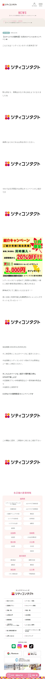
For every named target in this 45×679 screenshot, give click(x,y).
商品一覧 (27, 610)
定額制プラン (10, 605)
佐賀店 (13, 537)
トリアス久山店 (13, 523)
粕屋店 (13, 528)
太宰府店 (31, 518)
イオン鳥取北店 (13, 574)
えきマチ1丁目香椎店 (32, 509)
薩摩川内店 (32, 560)
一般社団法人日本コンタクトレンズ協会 (13, 625)
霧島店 (13, 565)
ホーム (4, 21)
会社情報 (27, 615)
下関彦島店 (32, 574)
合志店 (13, 546)
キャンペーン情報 (30, 605)
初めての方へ (10, 601)
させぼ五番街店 (32, 537)
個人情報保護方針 (12, 630)
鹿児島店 (13, 560)
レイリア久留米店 (12, 21)
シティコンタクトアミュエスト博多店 (13, 503)
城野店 (32, 523)
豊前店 (32, 514)
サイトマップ (29, 636)
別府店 (32, 551)
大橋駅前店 (13, 509)
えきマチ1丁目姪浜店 (32, 503)
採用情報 (27, 619)
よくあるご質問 (29, 625)
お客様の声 (10, 615)
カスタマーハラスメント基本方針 (32, 630)
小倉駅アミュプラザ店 (13, 514)
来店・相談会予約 (17, 675)
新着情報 (20, 21)
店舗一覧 (35, 675)
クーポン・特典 (29, 601)
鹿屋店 (32, 565)
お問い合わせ (10, 636)
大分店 (32, 546)
